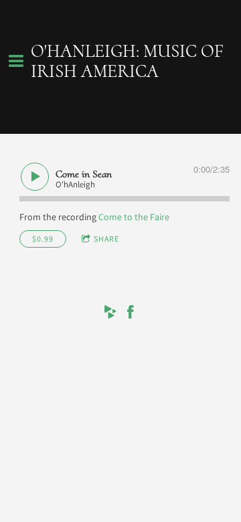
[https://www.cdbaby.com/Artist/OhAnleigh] (110, 314)
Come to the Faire (133, 217)
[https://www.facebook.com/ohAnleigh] (130, 314)
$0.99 (43, 239)
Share (106, 239)
